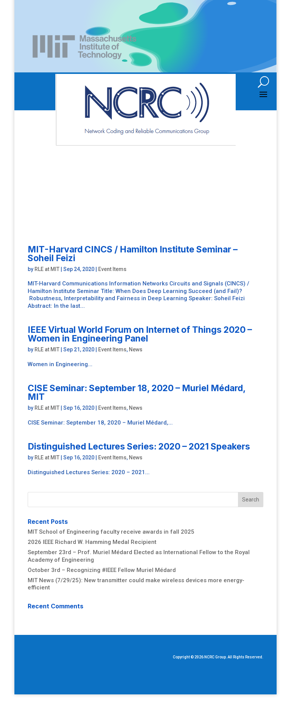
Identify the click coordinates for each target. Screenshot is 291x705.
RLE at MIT (46, 269)
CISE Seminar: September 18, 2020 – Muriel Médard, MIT (137, 392)
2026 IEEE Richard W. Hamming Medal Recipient (92, 542)
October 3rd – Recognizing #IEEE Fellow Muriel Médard (102, 570)
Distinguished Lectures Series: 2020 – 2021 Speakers (139, 446)
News (135, 349)
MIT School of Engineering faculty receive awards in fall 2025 (111, 531)
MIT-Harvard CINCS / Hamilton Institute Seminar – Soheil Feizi (133, 253)
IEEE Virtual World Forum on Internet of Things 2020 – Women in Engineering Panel (140, 334)
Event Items (112, 269)
